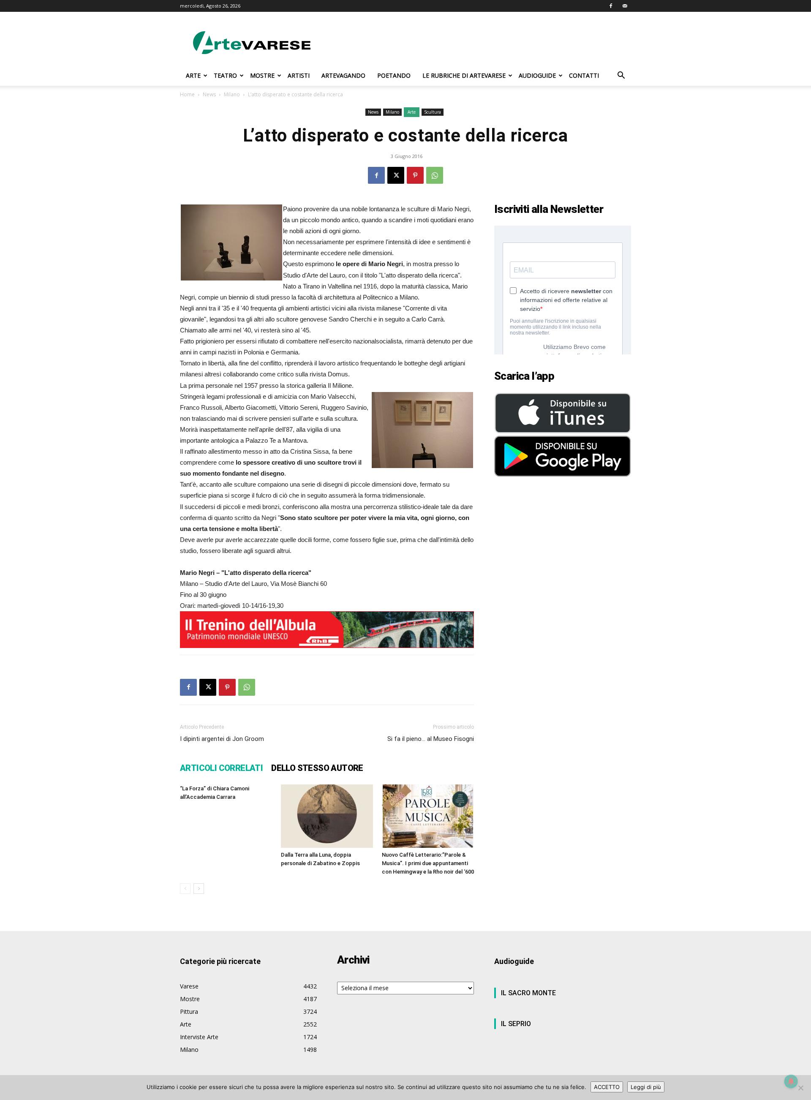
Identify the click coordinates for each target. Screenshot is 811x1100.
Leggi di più (646, 1087)
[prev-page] (185, 888)
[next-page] (198, 888)
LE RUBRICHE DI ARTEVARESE (464, 75)
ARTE (193, 75)
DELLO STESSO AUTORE (317, 768)
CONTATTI (584, 75)
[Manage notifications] (791, 1081)
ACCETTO (607, 1087)
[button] (621, 76)
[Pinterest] (415, 175)
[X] (395, 175)
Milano (232, 94)
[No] (800, 1088)
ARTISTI (299, 75)
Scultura (432, 112)
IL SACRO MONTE (528, 993)
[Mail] (624, 6)
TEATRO (225, 75)
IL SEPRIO (516, 1024)
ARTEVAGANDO (343, 75)
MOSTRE (262, 75)
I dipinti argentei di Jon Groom (222, 739)
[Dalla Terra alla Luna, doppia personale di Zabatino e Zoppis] (327, 816)
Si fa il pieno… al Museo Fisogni (430, 739)
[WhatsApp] (434, 175)
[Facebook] (610, 6)
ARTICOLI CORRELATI (221, 768)
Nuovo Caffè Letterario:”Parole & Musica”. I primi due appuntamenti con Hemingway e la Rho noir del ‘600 (428, 863)
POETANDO (394, 75)
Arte (412, 112)
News (209, 94)
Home (187, 94)
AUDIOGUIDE (537, 75)
